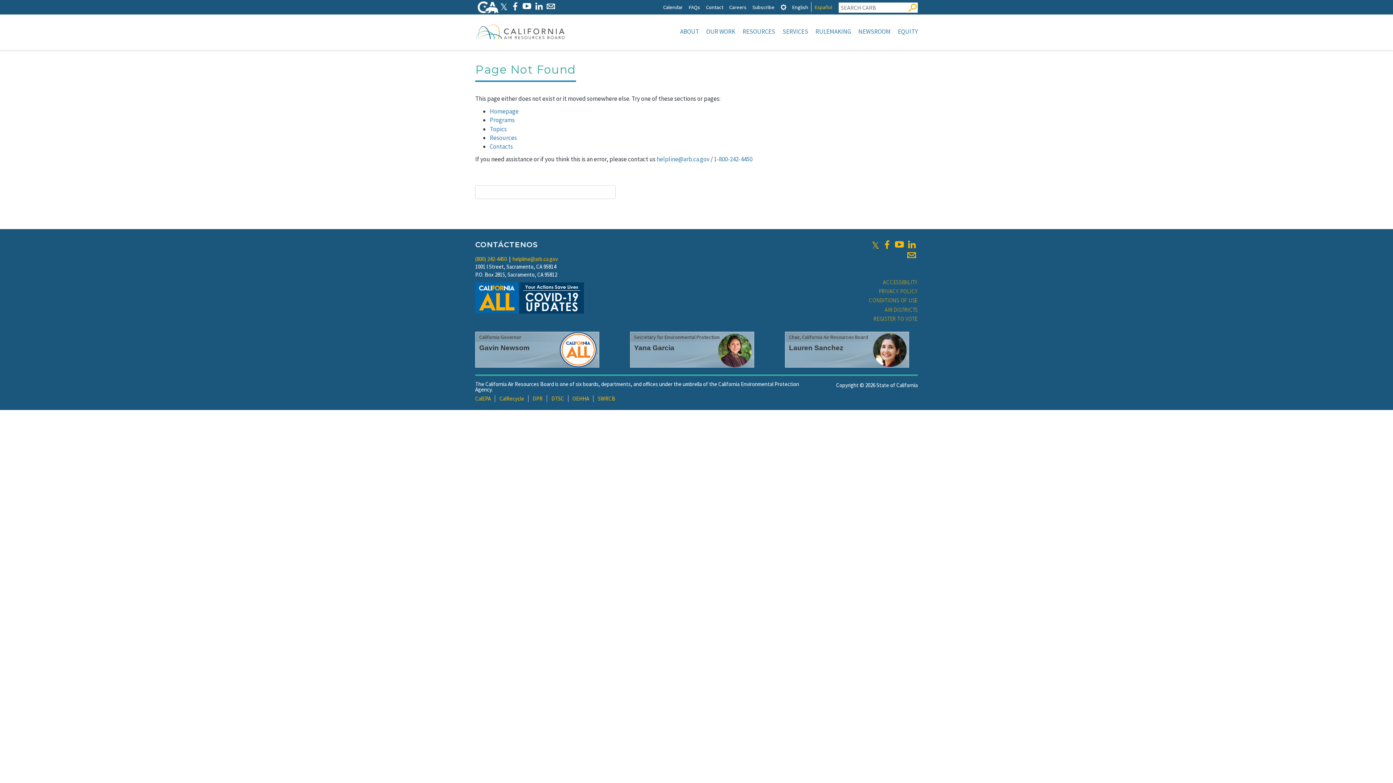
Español (823, 7)
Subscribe (763, 7)
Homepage (504, 111)
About (689, 32)
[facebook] (887, 244)
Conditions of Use (893, 300)
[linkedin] (911, 244)
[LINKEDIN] (538, 6)
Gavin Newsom (504, 348)
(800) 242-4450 (491, 259)
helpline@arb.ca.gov (683, 159)
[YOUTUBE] (526, 6)
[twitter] (875, 244)
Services (795, 32)
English (800, 7)
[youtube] (899, 244)
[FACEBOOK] (514, 6)
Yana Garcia (654, 348)
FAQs (694, 7)
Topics (498, 129)
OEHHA (580, 398)
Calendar (673, 7)
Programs (502, 120)
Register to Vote (896, 318)
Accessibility (900, 282)
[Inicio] (520, 31)
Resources (759, 32)
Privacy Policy (898, 291)
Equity (908, 32)
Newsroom (874, 32)
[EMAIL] (550, 6)
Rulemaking (833, 32)
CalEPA (483, 398)
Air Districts (901, 309)
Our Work (720, 32)
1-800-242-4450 (733, 159)
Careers (738, 7)
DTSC (557, 398)
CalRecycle (512, 398)
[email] (911, 255)
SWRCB (606, 398)
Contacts (501, 146)
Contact (714, 7)
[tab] (783, 7)
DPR (538, 398)
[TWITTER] (504, 6)
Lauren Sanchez (816, 348)
